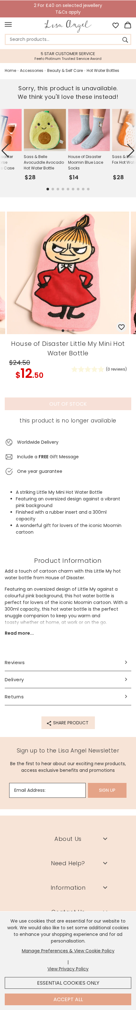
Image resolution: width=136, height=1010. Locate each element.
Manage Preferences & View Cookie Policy (68, 951)
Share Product (70, 723)
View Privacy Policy (68, 969)
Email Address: (30, 790)
